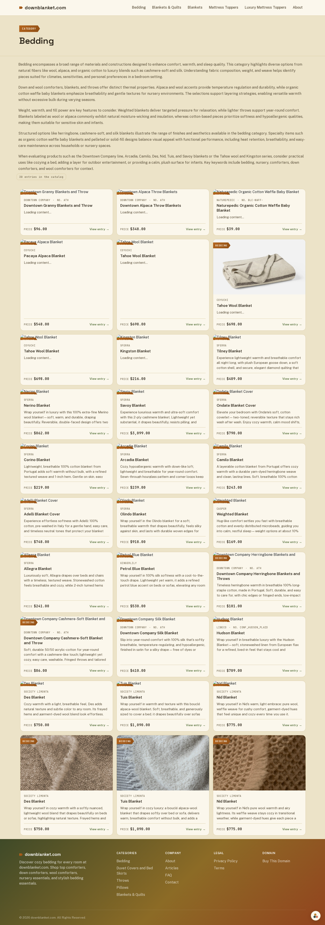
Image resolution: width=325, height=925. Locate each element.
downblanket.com (45, 8)
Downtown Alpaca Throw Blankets (150, 205)
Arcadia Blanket (134, 460)
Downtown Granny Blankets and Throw (58, 205)
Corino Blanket (37, 460)
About (298, 7)
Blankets (195, 7)
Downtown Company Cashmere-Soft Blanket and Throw (63, 640)
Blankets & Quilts (166, 7)
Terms (219, 868)
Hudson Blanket (231, 633)
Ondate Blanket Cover (236, 405)
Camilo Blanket (230, 460)
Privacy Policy (226, 861)
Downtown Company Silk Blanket (149, 633)
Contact (172, 882)
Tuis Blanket (131, 697)
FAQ (168, 875)
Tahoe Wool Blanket (138, 256)
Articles (171, 868)
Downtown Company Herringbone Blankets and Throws (258, 576)
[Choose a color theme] (316, 916)
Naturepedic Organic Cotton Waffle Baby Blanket (253, 208)
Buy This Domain (276, 861)
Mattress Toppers (223, 7)
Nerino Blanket (37, 405)
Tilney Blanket (229, 351)
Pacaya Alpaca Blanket (44, 256)
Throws (123, 880)
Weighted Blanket (232, 514)
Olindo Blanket (133, 514)
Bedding (139, 7)
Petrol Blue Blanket (137, 568)
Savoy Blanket (133, 405)
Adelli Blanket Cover (42, 514)
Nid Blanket (227, 697)
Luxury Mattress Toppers (265, 7)
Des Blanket (34, 697)
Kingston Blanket (135, 351)
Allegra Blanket (38, 568)
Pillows (122, 887)
